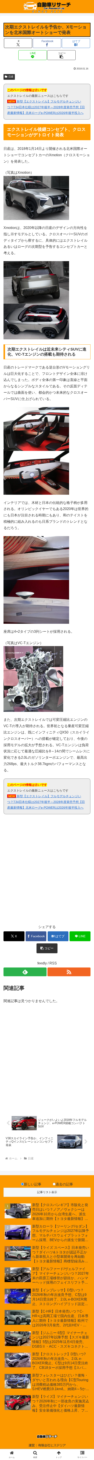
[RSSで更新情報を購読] (69, 971)
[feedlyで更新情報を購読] (25, 971)
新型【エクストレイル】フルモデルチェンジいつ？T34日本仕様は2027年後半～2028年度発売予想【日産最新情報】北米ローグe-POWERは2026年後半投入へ (46, 107)
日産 (11, 76)
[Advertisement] (47, 872)
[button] (61, 55)
